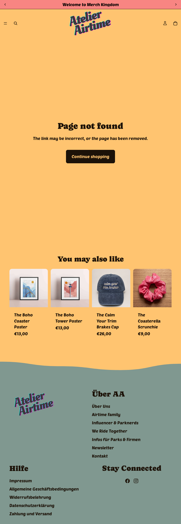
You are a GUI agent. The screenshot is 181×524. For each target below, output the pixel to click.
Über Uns (101, 406)
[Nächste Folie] (42, 288)
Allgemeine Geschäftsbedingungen (44, 488)
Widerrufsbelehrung (30, 497)
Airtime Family (106, 414)
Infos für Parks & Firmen (116, 439)
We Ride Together (109, 431)
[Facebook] (127, 481)
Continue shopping (90, 156)
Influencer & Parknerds (115, 422)
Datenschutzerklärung (31, 505)
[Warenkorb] (175, 23)
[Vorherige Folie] (14, 288)
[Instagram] (136, 481)
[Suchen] (15, 23)
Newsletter (103, 447)
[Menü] (5, 23)
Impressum (20, 480)
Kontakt (100, 455)
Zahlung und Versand (30, 513)
